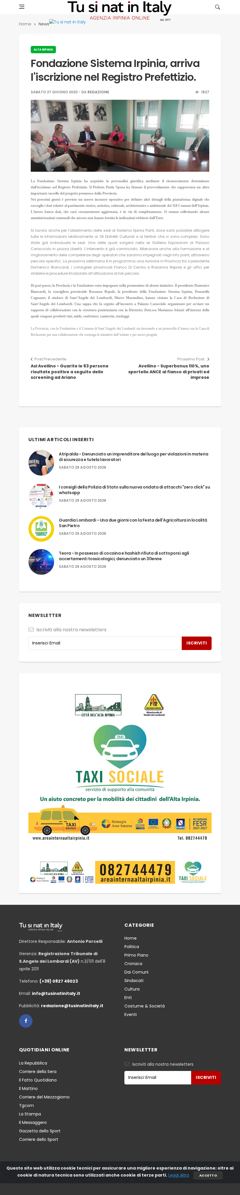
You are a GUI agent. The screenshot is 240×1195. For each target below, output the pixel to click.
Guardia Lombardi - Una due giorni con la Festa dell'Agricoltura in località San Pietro (133, 523)
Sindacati (133, 980)
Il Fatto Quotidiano (38, 1080)
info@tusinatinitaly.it (56, 993)
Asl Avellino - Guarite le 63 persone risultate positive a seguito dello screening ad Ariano (70, 371)
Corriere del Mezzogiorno (44, 1097)
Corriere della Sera (37, 1071)
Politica (131, 947)
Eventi (130, 1014)
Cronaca (133, 964)
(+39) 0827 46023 (59, 981)
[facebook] (25, 1021)
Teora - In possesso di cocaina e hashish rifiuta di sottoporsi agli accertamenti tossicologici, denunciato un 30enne (124, 556)
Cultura (132, 989)
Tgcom (26, 1105)
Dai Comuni (136, 972)
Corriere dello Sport (38, 1139)
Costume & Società (144, 1006)
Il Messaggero (33, 1122)
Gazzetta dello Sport (40, 1131)
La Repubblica (33, 1063)
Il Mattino (28, 1088)
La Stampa (30, 1114)
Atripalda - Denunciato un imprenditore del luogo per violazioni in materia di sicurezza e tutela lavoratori (133, 457)
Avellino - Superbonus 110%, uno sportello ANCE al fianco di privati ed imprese (168, 371)
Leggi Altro (178, 1175)
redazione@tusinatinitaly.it (72, 1006)
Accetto (208, 1175)
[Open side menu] (21, 7)
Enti (128, 997)
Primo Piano (136, 955)
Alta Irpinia (43, 49)
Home (25, 24)
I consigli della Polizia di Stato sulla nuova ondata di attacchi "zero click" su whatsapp (134, 490)
